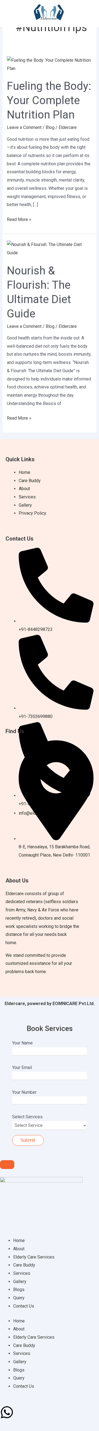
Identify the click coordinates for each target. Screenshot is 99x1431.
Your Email (22, 1067)
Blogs (18, 1289)
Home (19, 1240)
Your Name (22, 1043)
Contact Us (23, 1306)
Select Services (27, 1116)
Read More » (19, 218)
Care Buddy (24, 1265)
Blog (50, 127)
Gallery (19, 1281)
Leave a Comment (24, 127)
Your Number (24, 1092)
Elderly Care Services (33, 1257)
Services (21, 1273)
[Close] (7, 1164)
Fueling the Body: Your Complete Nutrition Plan (49, 100)
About (18, 1248)
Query (18, 1297)
